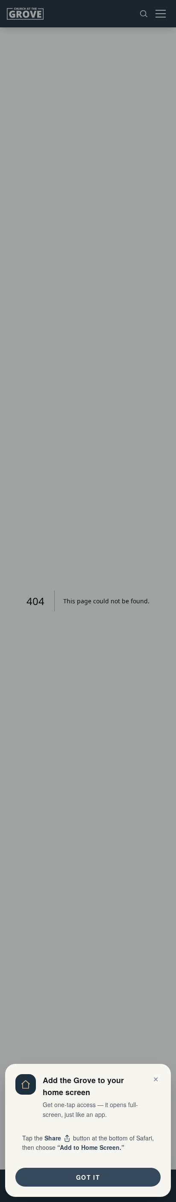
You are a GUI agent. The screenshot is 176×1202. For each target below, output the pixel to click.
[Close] (88, 601)
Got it (88, 1177)
